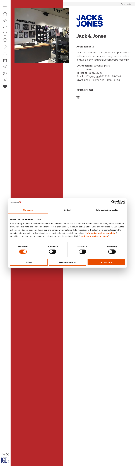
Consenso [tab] (28, 210)
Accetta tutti (106, 262)
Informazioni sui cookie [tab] (107, 210)
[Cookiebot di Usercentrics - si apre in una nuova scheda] (113, 202)
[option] (42, 35)
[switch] (52, 252)
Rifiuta (29, 262)
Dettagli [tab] (67, 210)
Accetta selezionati (67, 262)
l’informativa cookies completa (100, 233)
